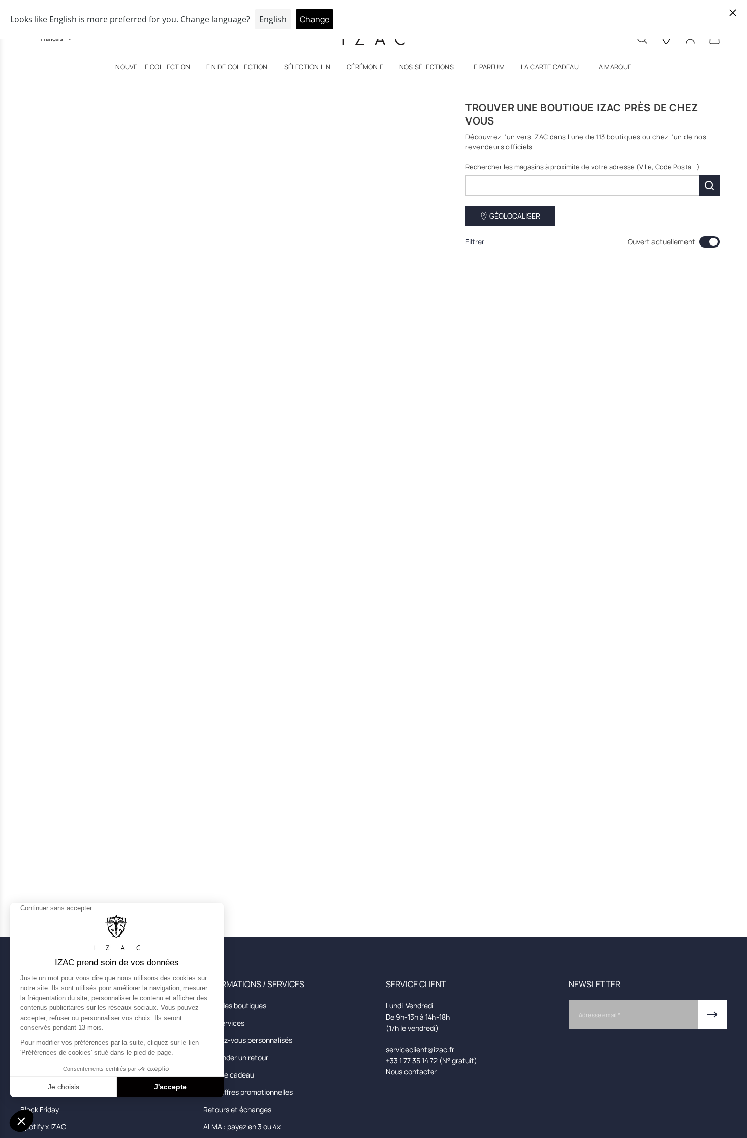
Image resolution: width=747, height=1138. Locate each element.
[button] (152, 69)
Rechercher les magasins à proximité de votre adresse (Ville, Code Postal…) (582, 166)
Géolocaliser (514, 216)
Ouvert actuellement (661, 242)
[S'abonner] (712, 1014)
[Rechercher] (709, 185)
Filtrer (474, 242)
